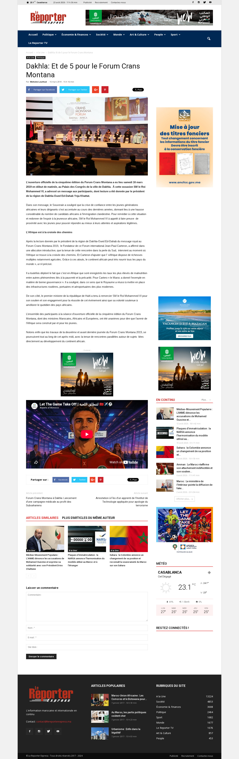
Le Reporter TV (38, 43)
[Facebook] (193, 2)
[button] (209, 39)
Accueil (33, 34)
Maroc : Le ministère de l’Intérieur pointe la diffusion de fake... (194, 485)
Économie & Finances (75, 34)
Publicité (87, 2)
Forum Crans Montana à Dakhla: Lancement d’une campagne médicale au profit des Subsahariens (51, 502)
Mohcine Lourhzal (38, 82)
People (158, 34)
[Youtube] (210, 2)
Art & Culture (138, 34)
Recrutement (101, 2)
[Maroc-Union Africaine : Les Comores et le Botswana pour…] (100, 700)
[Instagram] (198, 2)
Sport (174, 34)
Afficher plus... (183, 498)
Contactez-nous (118, 2)
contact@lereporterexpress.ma (53, 721)
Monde (117, 34)
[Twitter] (204, 2)
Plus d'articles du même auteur (88, 518)
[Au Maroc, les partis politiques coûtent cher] (100, 717)
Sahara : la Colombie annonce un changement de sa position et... (194, 451)
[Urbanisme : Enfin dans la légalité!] (100, 733)
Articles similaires (42, 518)
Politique (48, 34)
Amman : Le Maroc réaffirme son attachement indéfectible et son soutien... (194, 468)
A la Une (30, 57)
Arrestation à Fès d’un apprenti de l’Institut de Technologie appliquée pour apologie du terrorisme (122, 502)
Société (101, 34)
